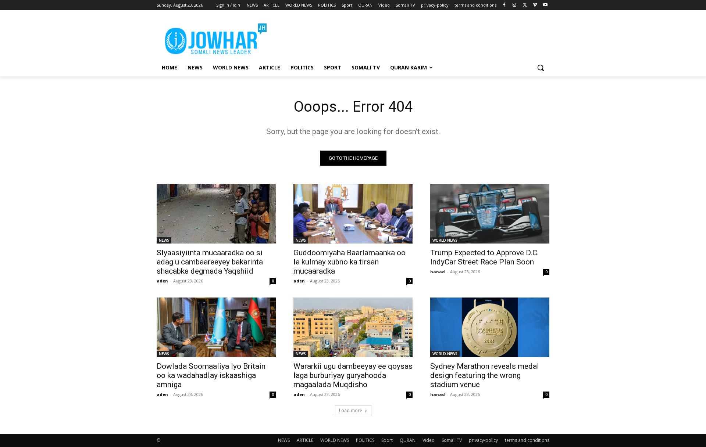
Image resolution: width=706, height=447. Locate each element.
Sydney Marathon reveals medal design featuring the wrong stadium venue (484, 375)
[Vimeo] (535, 5)
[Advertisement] (408, 37)
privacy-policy (483, 440)
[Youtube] (545, 5)
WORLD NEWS (444, 240)
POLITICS (365, 440)
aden (162, 281)
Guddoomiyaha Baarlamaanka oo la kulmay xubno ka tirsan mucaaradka (349, 261)
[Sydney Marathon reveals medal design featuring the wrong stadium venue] (489, 327)
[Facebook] (504, 5)
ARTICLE (305, 440)
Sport (387, 440)
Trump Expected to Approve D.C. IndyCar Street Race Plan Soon (484, 257)
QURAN (408, 440)
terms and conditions (527, 440)
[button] (540, 67)
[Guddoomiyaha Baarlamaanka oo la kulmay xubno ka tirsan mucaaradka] (353, 214)
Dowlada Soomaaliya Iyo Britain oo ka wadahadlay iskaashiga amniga (211, 375)
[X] (525, 5)
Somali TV (452, 440)
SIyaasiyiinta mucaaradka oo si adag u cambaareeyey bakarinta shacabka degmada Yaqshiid (210, 261)
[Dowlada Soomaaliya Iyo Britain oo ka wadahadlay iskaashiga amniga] (216, 327)
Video (428, 440)
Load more (350, 410)
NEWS (164, 240)
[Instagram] (514, 5)
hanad (437, 271)
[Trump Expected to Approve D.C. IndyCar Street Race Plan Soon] (489, 214)
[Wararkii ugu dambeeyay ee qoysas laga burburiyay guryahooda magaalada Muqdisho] (353, 327)
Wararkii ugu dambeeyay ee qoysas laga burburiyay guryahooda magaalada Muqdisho (353, 375)
